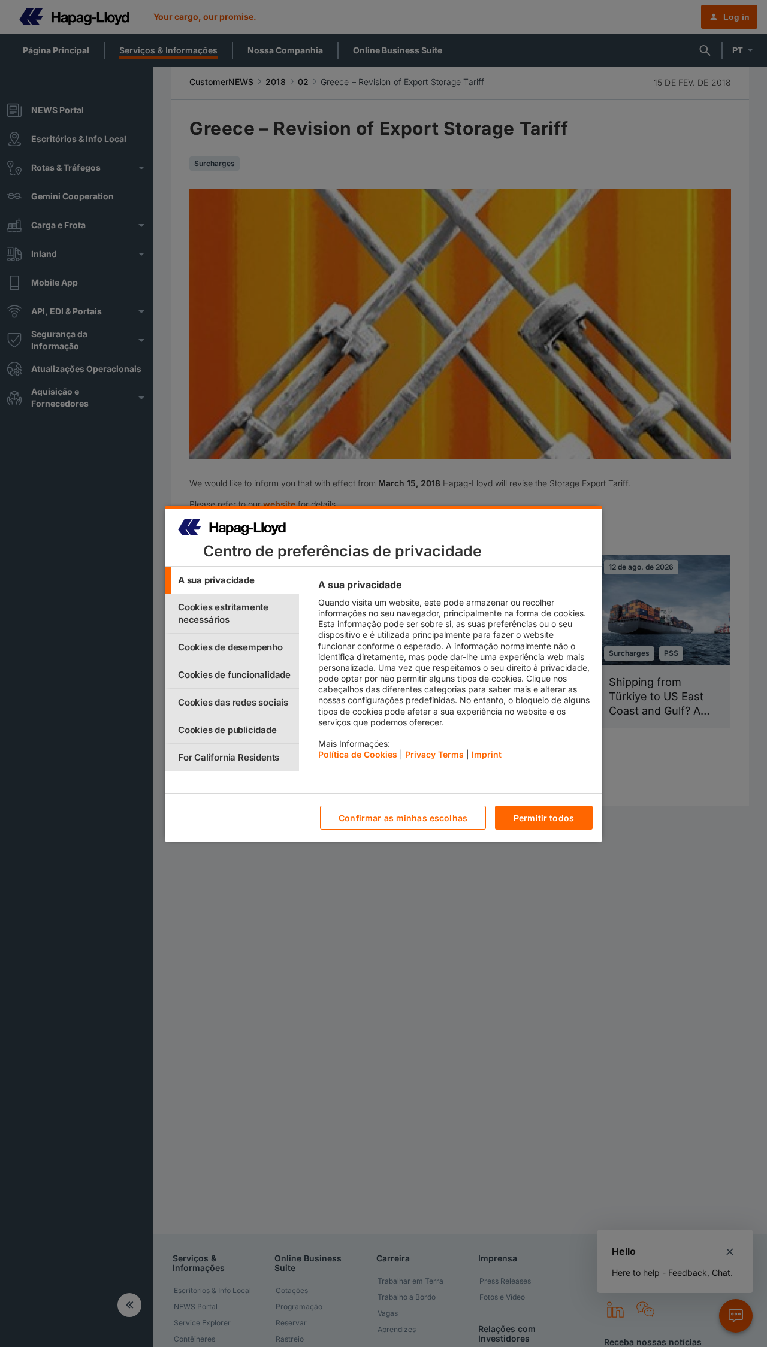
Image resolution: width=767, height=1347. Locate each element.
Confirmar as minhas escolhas (403, 817)
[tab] (232, 580)
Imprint (487, 754)
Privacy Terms (434, 754)
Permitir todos (544, 817)
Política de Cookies (357, 754)
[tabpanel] (455, 673)
